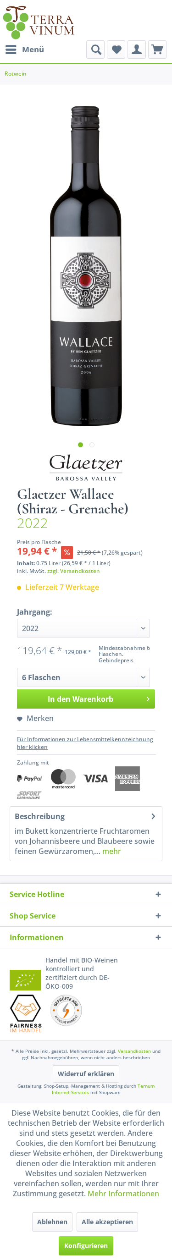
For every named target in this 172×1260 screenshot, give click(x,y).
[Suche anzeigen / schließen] (95, 49)
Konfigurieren (86, 1245)
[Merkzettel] (116, 49)
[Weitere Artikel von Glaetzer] (86, 467)
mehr (110, 851)
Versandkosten (134, 1051)
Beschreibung (40, 816)
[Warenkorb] (157, 49)
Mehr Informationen (123, 1193)
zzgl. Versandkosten (73, 571)
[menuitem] (24, 49)
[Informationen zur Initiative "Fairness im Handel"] (26, 1013)
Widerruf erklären (86, 1073)
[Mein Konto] (137, 49)
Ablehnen (52, 1221)
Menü (33, 49)
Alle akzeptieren (107, 1221)
